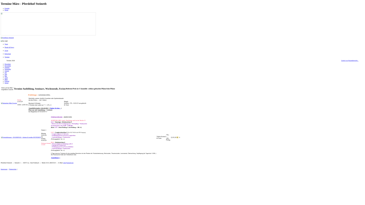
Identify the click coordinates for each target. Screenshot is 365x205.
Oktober (7, 67)
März (6, 79)
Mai (6, 76)
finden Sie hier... (55, 108)
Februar (7, 81)
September (8, 69)
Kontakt (7, 8)
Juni (6, 74)
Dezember (8, 64)
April (6, 78)
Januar (6, 83)
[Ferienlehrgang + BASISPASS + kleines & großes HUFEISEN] (21, 137)
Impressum (4, 169)
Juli (6, 72)
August (7, 71)
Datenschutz (13, 169)
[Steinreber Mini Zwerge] (9, 103)
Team (6, 44)
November (8, 66)
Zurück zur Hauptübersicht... (350, 60)
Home (6, 10)
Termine (7, 57)
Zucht (6, 50)
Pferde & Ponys (9, 47)
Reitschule (8, 54)
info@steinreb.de (68, 163)
